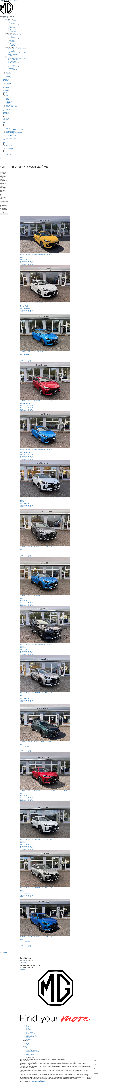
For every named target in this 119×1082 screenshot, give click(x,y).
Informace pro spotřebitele (31, 1049)
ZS (7, 97)
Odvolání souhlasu (30, 1055)
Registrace (11, 0)
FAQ (27, 1047)
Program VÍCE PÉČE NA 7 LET (12, 134)
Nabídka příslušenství (10, 131)
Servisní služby (9, 145)
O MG (4, 139)
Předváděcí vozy (9, 76)
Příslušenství (8, 83)
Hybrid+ (8, 99)
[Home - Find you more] (6, 13)
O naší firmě (8, 154)
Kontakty (5, 88)
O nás (4, 149)
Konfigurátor (8, 72)
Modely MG (5, 17)
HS (7, 98)
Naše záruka (8, 128)
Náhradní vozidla (9, 147)
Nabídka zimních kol (10, 84)
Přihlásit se (16, 0)
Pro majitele (5, 80)
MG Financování (9, 75)
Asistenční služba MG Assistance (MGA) (14, 129)
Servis (4, 142)
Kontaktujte (23, 962)
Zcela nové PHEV (11, 105)
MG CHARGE (6, 90)
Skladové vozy (6, 79)
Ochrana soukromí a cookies (32, 1050)
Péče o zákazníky (9, 148)
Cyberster (9, 109)
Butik (6, 0)
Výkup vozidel (6, 141)
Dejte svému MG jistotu (11, 135)
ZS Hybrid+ (9, 101)
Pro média (28, 1043)
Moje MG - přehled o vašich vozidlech (14, 132)
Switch (96, 1060)
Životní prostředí (29, 1053)
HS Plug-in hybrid (10, 104)
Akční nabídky (9, 77)
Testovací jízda (9, 73)
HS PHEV (8, 118)
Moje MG (2, 0)
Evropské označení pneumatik (32, 1051)
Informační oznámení (30, 1054)
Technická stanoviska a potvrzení (13, 86)
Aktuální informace (10, 153)
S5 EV (8, 108)
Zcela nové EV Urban (11, 106)
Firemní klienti (6, 87)
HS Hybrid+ (9, 102)
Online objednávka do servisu (12, 82)
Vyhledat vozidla (4, 214)
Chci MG (5, 71)
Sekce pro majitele (7, 123)
